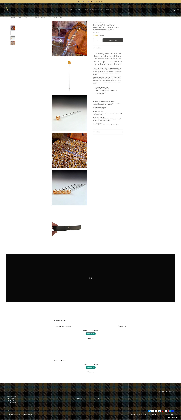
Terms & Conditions (11, 402)
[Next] (12, 47)
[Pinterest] (166, 414)
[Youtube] (160, 414)
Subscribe (163, 410)
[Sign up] (98, 398)
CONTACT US (109, 10)
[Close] (177, 393)
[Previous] (12, 23)
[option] (12, 27)
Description (98, 48)
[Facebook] (158, 414)
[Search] (174, 9)
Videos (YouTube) (11, 394)
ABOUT (86, 10)
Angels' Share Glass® (98, 22)
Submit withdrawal (173, 417)
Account (169, 10)
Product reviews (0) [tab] (59, 326)
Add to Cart (113, 40)
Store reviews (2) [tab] (68, 326)
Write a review (90, 333)
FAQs (102, 10)
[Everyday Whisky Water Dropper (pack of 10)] (12, 32)
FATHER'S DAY (78, 10)
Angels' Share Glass (14, 414)
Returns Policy (10, 398)
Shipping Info (133, 414)
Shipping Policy (10, 400)
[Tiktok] (169, 414)
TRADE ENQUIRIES (94, 10)
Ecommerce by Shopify (27, 414)
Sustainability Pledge (12, 396)
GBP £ (163, 10)
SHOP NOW (70, 10)
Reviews (97, 132)
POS (20, 414)
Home (6, 17)
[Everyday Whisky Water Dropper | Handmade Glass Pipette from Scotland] (12, 27)
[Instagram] (163, 414)
